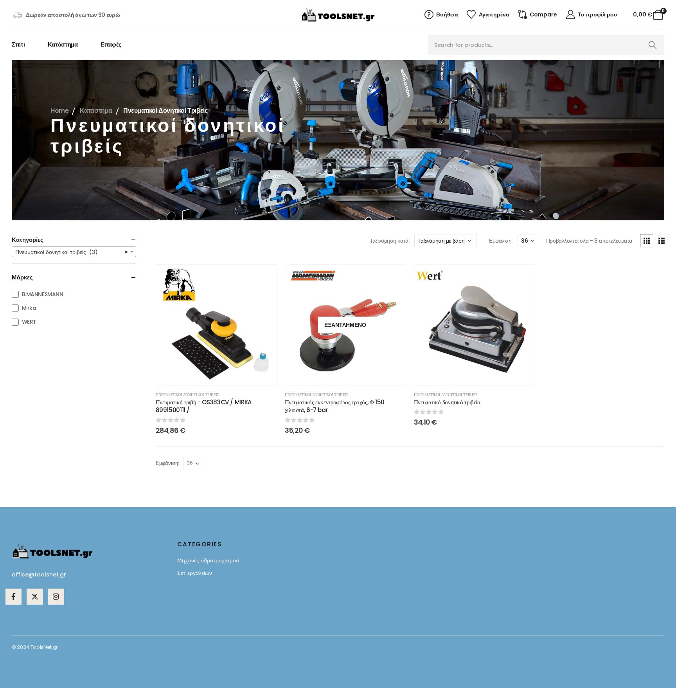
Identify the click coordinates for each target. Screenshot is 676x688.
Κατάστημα (63, 44)
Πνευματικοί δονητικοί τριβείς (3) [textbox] (71, 252)
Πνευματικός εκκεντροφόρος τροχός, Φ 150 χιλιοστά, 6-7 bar (335, 406)
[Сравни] (265, 312)
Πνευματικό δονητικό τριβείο (447, 402)
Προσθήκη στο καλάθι (222, 376)
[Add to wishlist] (264, 276)
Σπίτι (18, 44)
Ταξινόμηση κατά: (389, 241)
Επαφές (111, 44)
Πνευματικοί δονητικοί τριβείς (187, 395)
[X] (35, 597)
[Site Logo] (338, 14)
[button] (646, 240)
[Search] (652, 45)
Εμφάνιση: (500, 241)
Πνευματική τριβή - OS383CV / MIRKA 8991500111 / (204, 406)
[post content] (216, 325)
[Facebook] (13, 597)
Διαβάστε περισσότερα (351, 376)
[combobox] (74, 251)
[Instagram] (56, 597)
